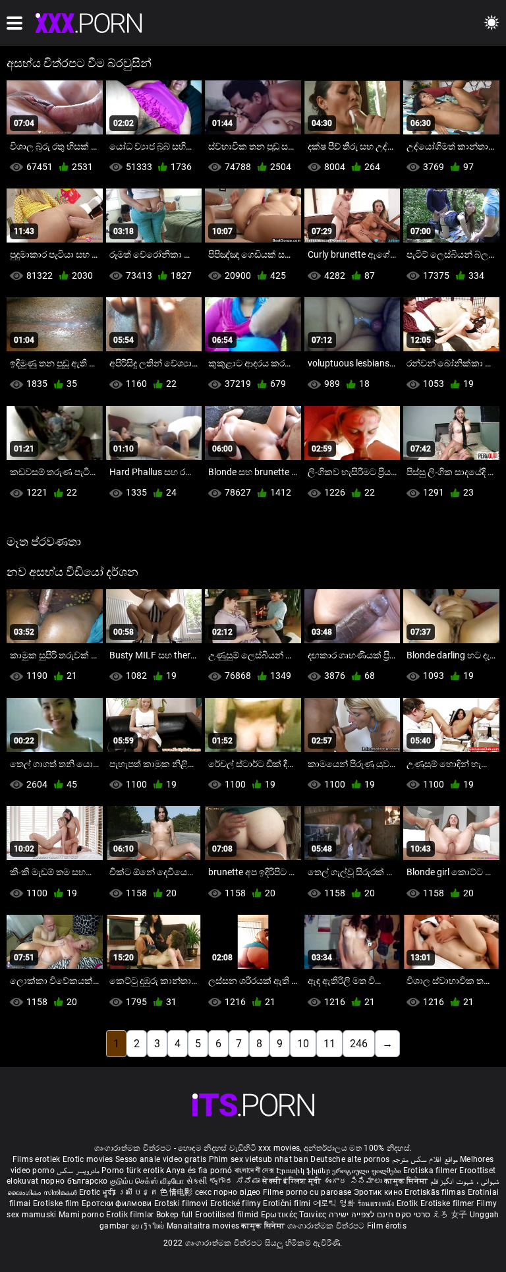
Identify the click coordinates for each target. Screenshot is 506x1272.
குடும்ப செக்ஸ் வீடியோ (147, 1181)
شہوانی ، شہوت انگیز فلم (464, 1181)
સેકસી (197, 1181)
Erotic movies (89, 1159)
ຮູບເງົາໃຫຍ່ (149, 1225)
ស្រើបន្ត (139, 1192)
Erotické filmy (237, 1203)
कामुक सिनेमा (407, 1181)
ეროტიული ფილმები (367, 1170)
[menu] (14, 23)
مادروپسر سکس (78, 1170)
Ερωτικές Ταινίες (295, 1214)
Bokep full (174, 1214)
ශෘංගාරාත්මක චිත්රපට (327, 1225)
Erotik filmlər (131, 1214)
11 (329, 1043)
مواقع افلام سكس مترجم (425, 1159)
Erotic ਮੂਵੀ (98, 1192)
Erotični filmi (288, 1203)
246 (359, 1043)
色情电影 (177, 1192)
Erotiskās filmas (436, 1192)
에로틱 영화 (335, 1203)
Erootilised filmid (228, 1214)
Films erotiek (37, 1159)
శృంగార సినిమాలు (354, 1181)
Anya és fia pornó (199, 1170)
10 (303, 1043)
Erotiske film (57, 1203)
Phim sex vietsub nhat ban (259, 1159)
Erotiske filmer (448, 1203)
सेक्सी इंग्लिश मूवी (291, 1181)
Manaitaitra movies (204, 1225)
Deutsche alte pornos (349, 1159)
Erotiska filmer (431, 1170)
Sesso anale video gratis (160, 1159)
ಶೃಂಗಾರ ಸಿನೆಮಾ (236, 1181)
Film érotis (387, 1225)
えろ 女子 (450, 1214)
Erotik (408, 1203)
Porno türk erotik (132, 1170)
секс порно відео (228, 1192)
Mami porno (81, 1214)
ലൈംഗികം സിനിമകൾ (43, 1192)
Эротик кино (379, 1192)
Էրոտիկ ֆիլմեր (304, 1170)
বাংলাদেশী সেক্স (254, 1170)
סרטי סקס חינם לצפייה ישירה (380, 1214)
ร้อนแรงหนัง (377, 1203)
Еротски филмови (118, 1203)
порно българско (74, 1181)
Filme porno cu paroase (307, 1192)
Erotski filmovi (182, 1203)
